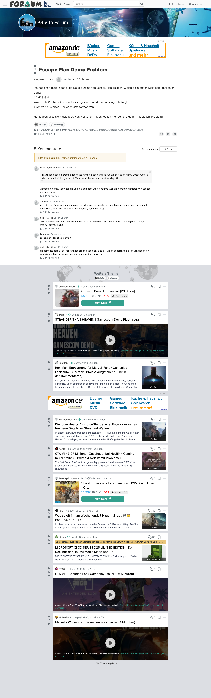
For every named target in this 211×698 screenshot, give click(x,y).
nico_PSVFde (46, 217)
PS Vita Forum (52, 22)
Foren (67, 4)
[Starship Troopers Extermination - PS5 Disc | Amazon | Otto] (68, 492)
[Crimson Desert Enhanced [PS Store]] (68, 298)
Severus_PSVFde (49, 167)
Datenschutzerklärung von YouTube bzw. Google (142, 350)
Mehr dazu (59, 353)
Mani (42, 201)
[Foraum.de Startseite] (32, 4)
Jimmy (43, 234)
